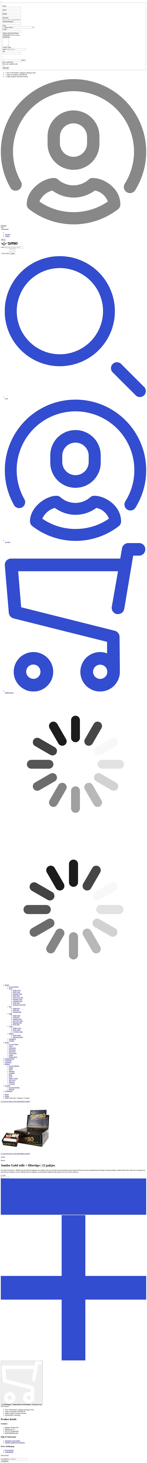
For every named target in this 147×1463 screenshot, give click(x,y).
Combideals (8, 1091)
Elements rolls (17, 1023)
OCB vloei (16, 1003)
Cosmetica (8, 1062)
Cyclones (12, 1084)
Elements (12, 1082)
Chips (10, 1046)
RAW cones (16, 1030)
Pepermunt (12, 1050)
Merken (7, 1064)
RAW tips (16, 1010)
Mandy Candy (13, 1078)
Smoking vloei (17, 994)
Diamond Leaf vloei (19, 1005)
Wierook (11, 1089)
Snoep (7, 1042)
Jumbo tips (16, 1008)
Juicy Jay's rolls (18, 1021)
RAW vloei (16, 992)
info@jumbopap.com (11, 1433)
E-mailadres (4, 1459)
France (7, 236)
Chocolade (12, 1048)
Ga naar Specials (14, 1087)
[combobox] (13, 247)
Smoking (11, 1071)
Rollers (11, 1033)
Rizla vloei (16, 996)
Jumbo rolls (16, 1015)
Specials (7, 1086)
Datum (4, 49)
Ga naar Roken (13, 987)
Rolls (10, 1014)
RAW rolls (16, 1024)
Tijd (3, 51)
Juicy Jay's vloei (18, 997)
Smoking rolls (17, 1019)
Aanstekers (12, 1039)
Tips (10, 1006)
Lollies (11, 1055)
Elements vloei (17, 999)
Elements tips (17, 1012)
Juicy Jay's (12, 1080)
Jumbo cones (17, 1028)
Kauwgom (12, 1051)
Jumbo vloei (16, 990)
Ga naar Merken (14, 1066)
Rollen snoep (13, 1057)
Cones (11, 1026)
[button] (73, 1214)
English (7, 234)
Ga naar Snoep (13, 1044)
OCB (10, 1077)
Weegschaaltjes (9, 1059)
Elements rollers (18, 1037)
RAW (10, 1069)
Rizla (10, 1075)
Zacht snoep (12, 1053)
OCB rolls (16, 1017)
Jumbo (11, 1068)
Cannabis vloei (17, 1001)
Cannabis (12, 1073)
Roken (7, 985)
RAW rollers (17, 1035)
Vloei (10, 988)
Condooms (8, 1060)
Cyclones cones (18, 1032)
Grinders (11, 1041)
